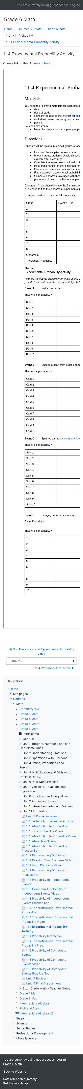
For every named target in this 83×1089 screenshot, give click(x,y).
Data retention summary (20, 1079)
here (47, 63)
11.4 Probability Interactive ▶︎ (54, 668)
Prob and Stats (30, 1008)
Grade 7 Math (29, 993)
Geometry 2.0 (29, 709)
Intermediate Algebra (34, 1003)
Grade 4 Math (29, 719)
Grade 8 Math (29, 998)
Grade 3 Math (29, 714)
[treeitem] (41, 689)
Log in (74, 5)
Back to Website (15, 1071)
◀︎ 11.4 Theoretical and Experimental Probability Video (42, 652)
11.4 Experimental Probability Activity (34, 42)
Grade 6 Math (56, 29)
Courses (24, 29)
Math (38, 29)
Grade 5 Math (29, 724)
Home (8, 29)
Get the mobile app (16, 1083)
